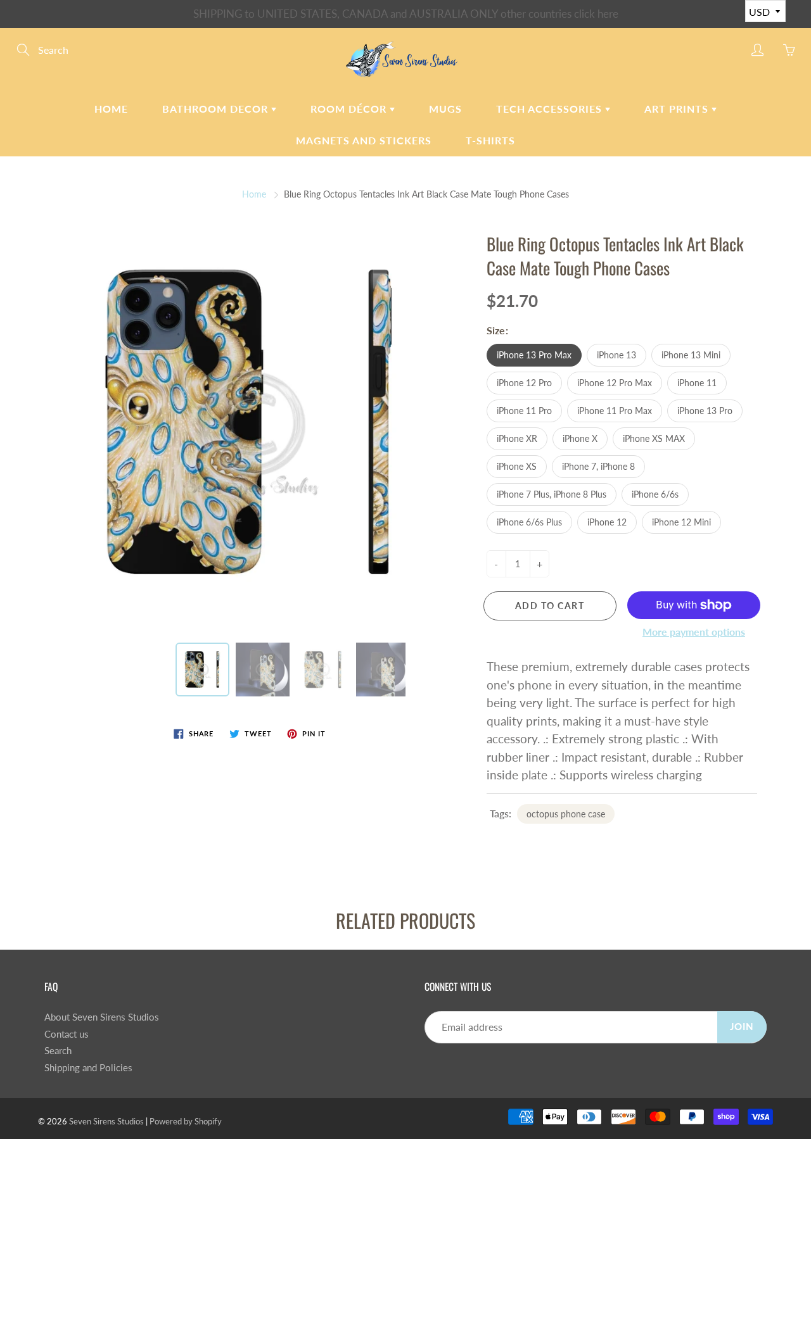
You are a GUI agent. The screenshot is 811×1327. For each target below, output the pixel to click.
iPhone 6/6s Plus (529, 522)
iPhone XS (517, 466)
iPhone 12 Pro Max (614, 382)
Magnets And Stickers (363, 140)
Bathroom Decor (216, 109)
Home (111, 109)
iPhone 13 (616, 354)
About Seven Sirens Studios (101, 1017)
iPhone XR (517, 438)
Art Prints (678, 109)
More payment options (693, 632)
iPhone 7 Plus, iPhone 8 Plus (551, 494)
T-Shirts (490, 140)
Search (58, 1050)
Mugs (445, 109)
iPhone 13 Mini (690, 354)
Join (742, 1026)
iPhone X (580, 438)
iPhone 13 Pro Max (534, 354)
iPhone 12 (607, 522)
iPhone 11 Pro (524, 410)
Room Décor (350, 109)
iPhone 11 (697, 382)
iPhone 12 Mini (681, 522)
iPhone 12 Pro (524, 382)
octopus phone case (566, 813)
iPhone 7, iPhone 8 (598, 466)
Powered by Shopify (186, 1121)
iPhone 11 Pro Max (614, 410)
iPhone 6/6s (655, 494)
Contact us (66, 1034)
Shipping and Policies (88, 1067)
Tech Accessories (550, 109)
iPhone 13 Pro (704, 410)
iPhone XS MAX (654, 438)
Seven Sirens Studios (106, 1121)
